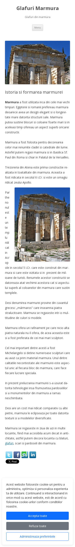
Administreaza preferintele (37, 536)
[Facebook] (17, 454)
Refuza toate (37, 526)
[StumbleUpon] (24, 454)
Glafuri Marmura (37, 8)
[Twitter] (9, 454)
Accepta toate (37, 516)
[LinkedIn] (32, 454)
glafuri (9, 443)
